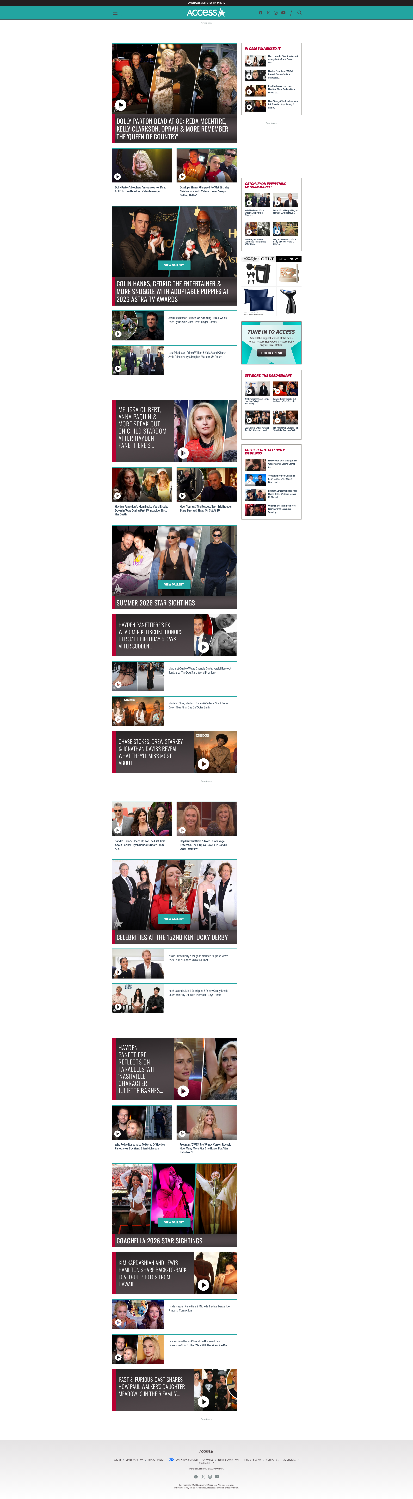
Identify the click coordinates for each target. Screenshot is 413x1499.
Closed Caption (134, 1460)
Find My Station (252, 1460)
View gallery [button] (174, 265)
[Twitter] (268, 13)
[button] (114, 13)
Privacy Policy (156, 1460)
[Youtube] (283, 13)
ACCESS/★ (206, 13)
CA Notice (208, 1460)
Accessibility (206, 1463)
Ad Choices (290, 1460)
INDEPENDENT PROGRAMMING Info (206, 1468)
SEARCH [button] (299, 13)
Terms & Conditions (229, 1460)
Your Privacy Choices (186, 1460)
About (117, 1460)
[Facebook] (261, 13)
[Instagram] (276, 13)
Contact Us (272, 1460)
